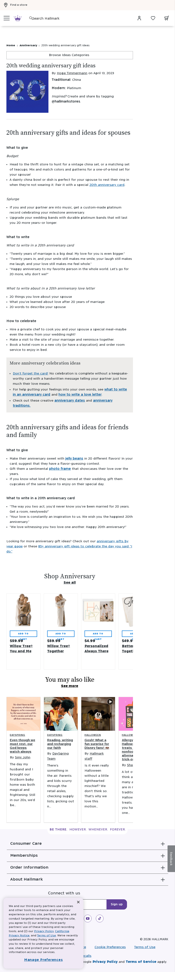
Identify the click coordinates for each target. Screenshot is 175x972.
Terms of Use (144, 947)
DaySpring (17, 735)
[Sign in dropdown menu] (139, 18)
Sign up (117, 904)
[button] (87, 844)
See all (70, 582)
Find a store (18, 5)
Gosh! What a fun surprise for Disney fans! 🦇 (97, 743)
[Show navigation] (6, 18)
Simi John (22, 757)
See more (69, 686)
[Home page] (18, 18)
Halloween (93, 735)
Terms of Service (141, 961)
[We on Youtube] (88, 918)
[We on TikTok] (100, 918)
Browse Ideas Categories (69, 55)
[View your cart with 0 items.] (167, 18)
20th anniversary (106, 185)
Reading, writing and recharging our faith (60, 743)
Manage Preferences (43, 960)
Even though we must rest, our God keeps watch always (22, 745)
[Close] (78, 902)
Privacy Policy (105, 961)
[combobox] (81, 18)
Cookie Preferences (110, 947)
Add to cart (23, 635)
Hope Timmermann (72, 73)
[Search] (31, 18)
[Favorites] (153, 18)
